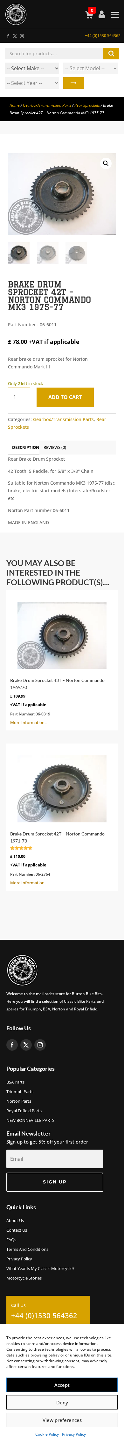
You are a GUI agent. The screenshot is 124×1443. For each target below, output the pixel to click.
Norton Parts (18, 1101)
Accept (62, 1385)
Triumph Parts (19, 1091)
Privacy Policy (74, 1434)
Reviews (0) (55, 447)
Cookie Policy (47, 1434)
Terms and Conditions (27, 1249)
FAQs (11, 1240)
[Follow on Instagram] (21, 35)
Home (15, 105)
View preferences (62, 1420)
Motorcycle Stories (24, 1278)
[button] (106, 163)
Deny (62, 1402)
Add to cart (65, 397)
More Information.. (57, 701)
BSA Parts (15, 1082)
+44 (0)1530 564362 (103, 35)
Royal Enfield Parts (24, 1111)
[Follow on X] (14, 35)
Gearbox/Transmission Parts (47, 105)
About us (15, 1220)
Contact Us (16, 1230)
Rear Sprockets (87, 105)
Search (73, 83)
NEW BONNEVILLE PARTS (30, 1120)
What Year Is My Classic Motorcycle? (40, 1268)
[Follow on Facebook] (7, 35)
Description (25, 447)
